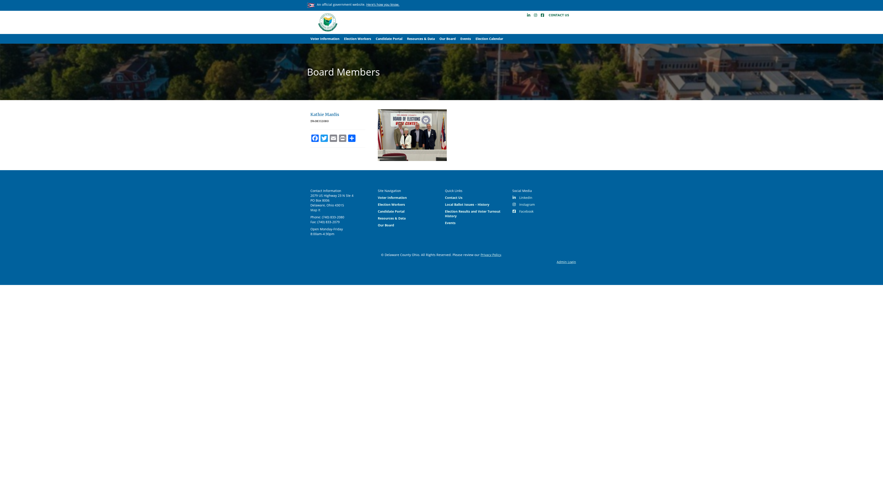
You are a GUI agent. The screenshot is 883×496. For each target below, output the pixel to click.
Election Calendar (489, 39)
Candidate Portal (389, 39)
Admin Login (566, 262)
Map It (315, 210)
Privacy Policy (491, 255)
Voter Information (324, 39)
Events (465, 39)
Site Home (327, 22)
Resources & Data (421, 39)
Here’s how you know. (382, 4)
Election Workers (357, 39)
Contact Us (559, 15)
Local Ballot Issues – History (467, 204)
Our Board (447, 39)
